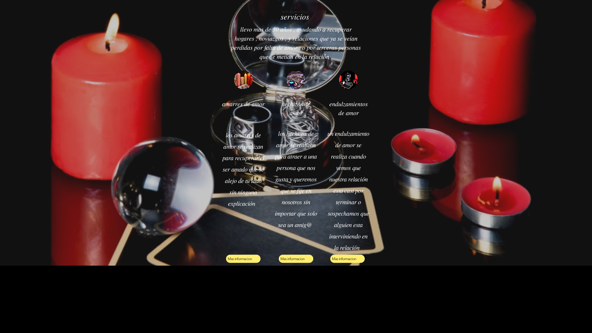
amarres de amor (243, 103)
